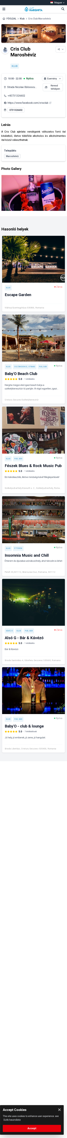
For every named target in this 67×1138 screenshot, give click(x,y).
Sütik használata (12, 1119)
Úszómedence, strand (24, 367)
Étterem (18, 548)
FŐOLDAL (11, 18)
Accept (31, 1128)
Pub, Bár (43, 367)
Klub (22, 18)
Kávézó (9, 631)
